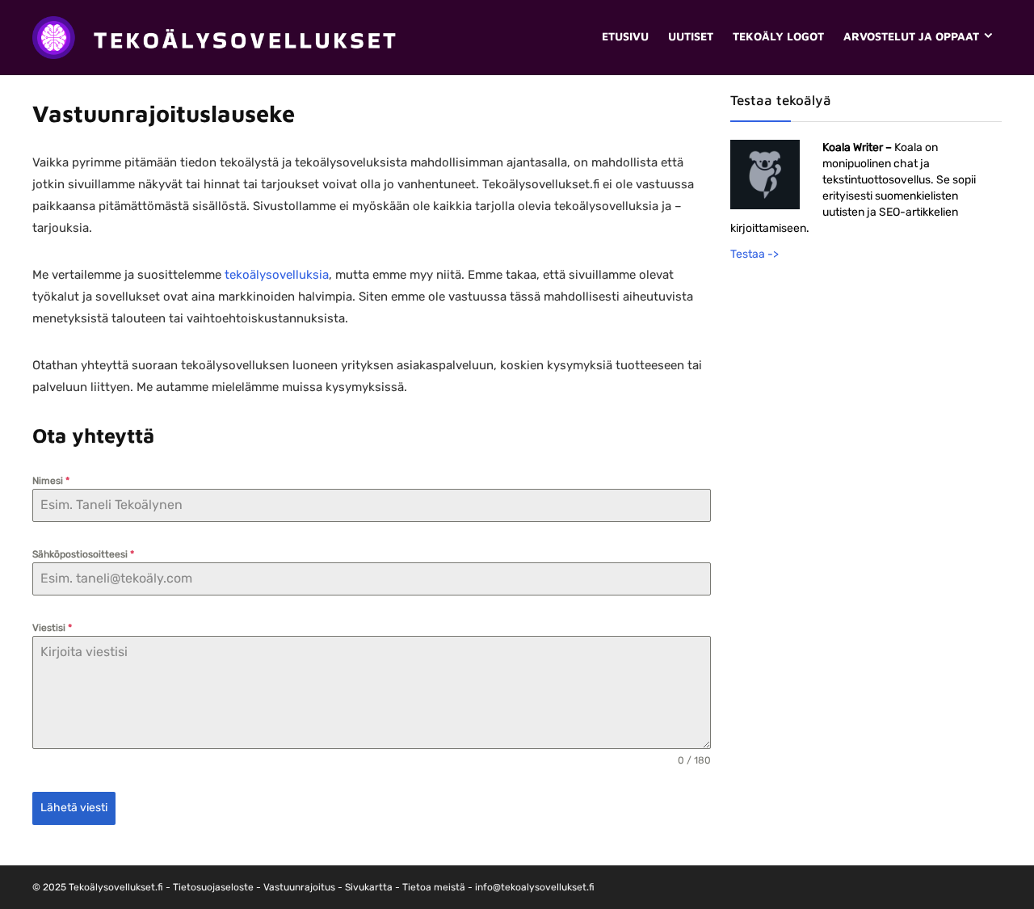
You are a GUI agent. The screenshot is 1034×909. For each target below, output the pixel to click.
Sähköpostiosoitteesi (83, 554)
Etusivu (625, 36)
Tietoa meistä (433, 887)
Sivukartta (369, 887)
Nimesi (50, 480)
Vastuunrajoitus (299, 887)
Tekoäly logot (778, 36)
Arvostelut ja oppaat (911, 36)
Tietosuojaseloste (213, 887)
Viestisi (52, 627)
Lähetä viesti (73, 807)
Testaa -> (754, 254)
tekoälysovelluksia (277, 274)
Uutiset (690, 36)
